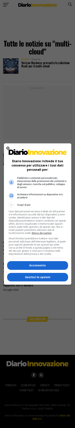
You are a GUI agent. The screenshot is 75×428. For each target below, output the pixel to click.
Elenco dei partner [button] (42, 233)
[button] (38, 205)
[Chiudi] (8, 148)
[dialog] (37, 214)
